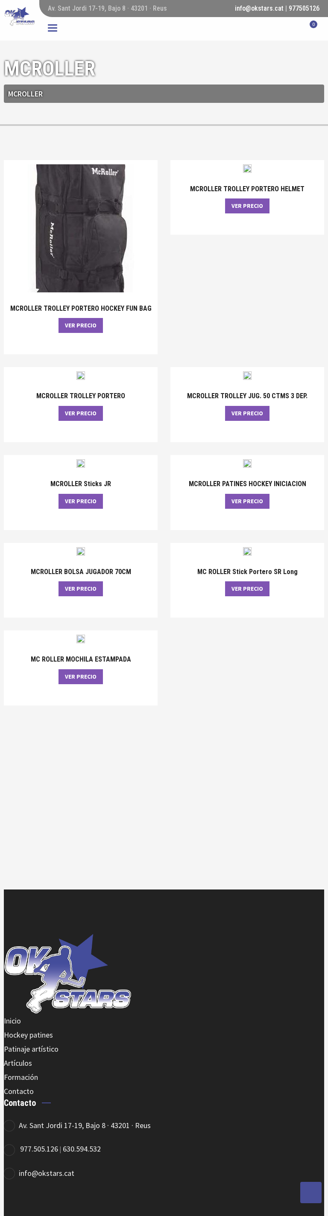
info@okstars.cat (259, 8)
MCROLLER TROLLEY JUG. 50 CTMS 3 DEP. (247, 396)
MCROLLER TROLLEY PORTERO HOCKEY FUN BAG (81, 308)
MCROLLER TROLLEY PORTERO (80, 396)
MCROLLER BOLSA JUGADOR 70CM (81, 572)
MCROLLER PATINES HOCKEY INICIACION (247, 484)
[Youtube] (86, 1201)
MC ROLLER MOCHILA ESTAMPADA (81, 659)
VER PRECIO (81, 325)
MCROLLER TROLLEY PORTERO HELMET (247, 189)
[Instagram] (62, 1201)
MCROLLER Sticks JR (80, 484)
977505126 (304, 8)
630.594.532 (82, 1149)
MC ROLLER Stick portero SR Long (247, 572)
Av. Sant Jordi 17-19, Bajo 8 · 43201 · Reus (85, 1125)
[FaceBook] (15, 1201)
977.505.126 (39, 1149)
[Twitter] (39, 1201)
